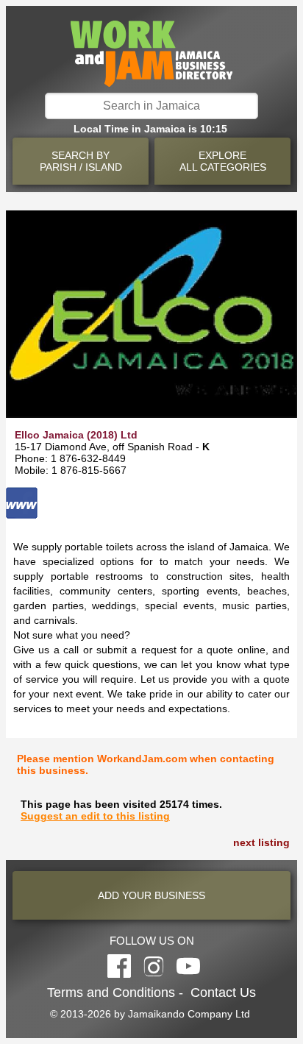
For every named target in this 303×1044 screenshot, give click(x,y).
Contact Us (223, 992)
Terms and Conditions (111, 992)
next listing (261, 842)
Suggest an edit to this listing (95, 816)
